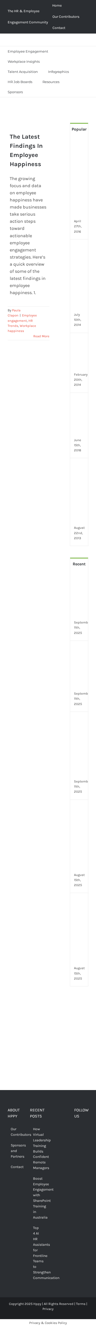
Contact (15, 1167)
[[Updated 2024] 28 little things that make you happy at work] (80, 467)
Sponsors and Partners (15, 1151)
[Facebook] (76, 1129)
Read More (41, 336)
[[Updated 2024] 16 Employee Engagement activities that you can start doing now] (80, 248)
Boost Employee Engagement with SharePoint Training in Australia (37, 1198)
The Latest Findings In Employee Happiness (24, 123)
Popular (79, 129)
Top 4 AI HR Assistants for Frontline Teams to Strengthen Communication (37, 1253)
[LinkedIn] (84, 1139)
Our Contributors (15, 1132)
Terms (81, 1304)
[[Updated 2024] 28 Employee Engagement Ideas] (80, 341)
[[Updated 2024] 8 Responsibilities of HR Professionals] (80, 401)
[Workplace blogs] (79, 1051)
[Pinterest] (76, 1139)
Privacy (48, 1309)
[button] (34, 92)
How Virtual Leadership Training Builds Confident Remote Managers (37, 1148)
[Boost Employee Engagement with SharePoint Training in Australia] (80, 649)
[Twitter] (84, 1129)
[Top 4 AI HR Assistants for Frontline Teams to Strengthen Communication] (80, 720)
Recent (79, 564)
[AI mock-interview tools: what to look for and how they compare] (80, 901)
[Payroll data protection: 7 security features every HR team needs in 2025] (80, 808)
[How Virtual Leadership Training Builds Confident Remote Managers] (80, 578)
